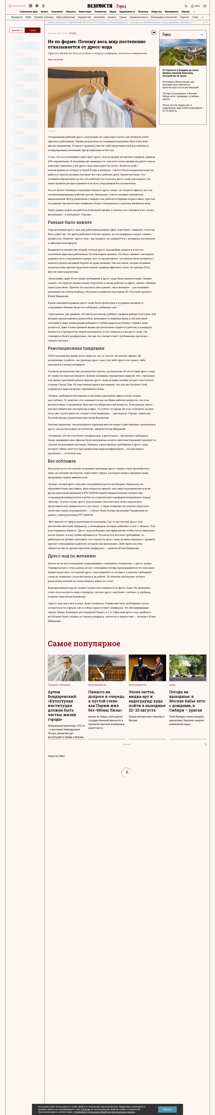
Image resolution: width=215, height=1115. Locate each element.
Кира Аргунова (55, 59)
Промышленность (139, 17)
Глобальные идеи (29, 11)
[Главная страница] (108, 6)
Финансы (71, 11)
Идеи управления (66, 17)
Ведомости (16, 17)
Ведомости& (84, 17)
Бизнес (44, 11)
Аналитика (99, 17)
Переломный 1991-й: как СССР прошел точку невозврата (97, 22)
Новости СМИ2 (56, 756)
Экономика (57, 11)
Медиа (113, 11)
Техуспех (184, 17)
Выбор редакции (56, 22)
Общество (156, 11)
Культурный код (97, 684)
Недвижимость (127, 11)
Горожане (53, 684)
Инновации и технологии (164, 17)
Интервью (65, 684)
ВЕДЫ (28, 17)
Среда (72, 33)
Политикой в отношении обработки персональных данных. (104, 1112)
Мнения (186, 11)
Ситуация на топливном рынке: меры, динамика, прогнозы (159, 22)
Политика (143, 11)
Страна (123, 17)
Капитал (112, 17)
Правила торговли (43, 17)
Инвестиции (85, 11)
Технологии (100, 11)
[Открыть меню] (205, 6)
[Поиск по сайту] (186, 6)
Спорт (195, 17)
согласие (85, 1109)
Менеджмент (171, 11)
